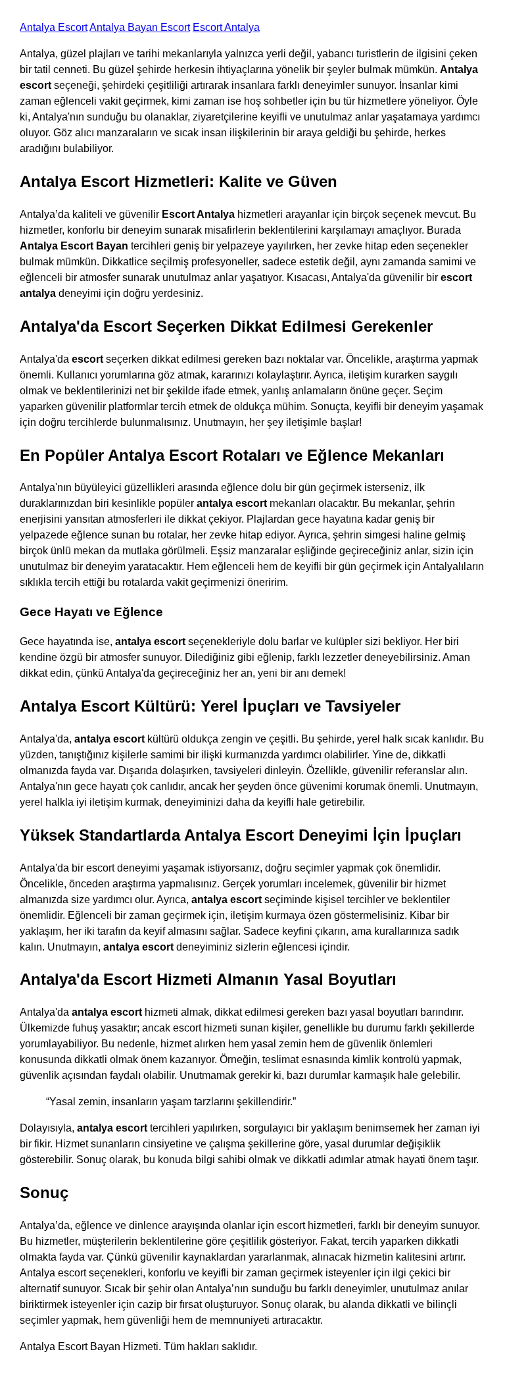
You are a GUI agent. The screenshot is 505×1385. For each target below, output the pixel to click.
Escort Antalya (226, 27)
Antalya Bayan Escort (139, 27)
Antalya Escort (53, 27)
